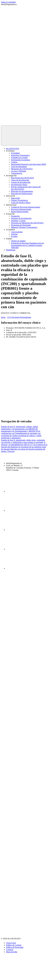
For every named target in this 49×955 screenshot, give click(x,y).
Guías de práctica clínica (20, 203)
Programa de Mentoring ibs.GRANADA (27, 223)
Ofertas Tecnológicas (19, 200)
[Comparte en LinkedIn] (20, 397)
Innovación (15, 198)
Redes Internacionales (19, 212)
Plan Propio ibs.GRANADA (22, 178)
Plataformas (10, 250)
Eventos (14, 236)
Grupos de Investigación (20, 182)
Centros (14, 162)
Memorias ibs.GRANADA (22, 169)
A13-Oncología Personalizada (19, 317)
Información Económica (20, 160)
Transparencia (16, 173)
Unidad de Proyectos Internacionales (25, 207)
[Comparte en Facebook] (20, 358)
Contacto (9, 949)
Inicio (3, 317)
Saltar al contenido (8, 2)
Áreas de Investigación (20, 180)
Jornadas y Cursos (18, 221)
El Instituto (15, 153)
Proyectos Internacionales (21, 209)
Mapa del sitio (11, 952)
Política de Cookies (13, 945)
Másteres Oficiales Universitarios (24, 227)
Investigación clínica (19, 184)
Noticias (14, 234)
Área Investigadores (19, 166)
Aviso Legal (11, 943)
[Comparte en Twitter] (20, 377)
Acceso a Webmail (18, 171)
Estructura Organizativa (20, 155)
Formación (15, 216)
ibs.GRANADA (12, 148)
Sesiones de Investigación (21, 218)
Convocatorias (16, 232)
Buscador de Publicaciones (21, 194)
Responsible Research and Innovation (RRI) (28, 164)
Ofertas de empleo (18, 241)
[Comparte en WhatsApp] (20, 416)
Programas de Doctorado (21, 225)
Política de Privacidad (14, 947)
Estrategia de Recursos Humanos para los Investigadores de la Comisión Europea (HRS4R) (27, 245)
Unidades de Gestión (19, 157)
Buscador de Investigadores (22, 191)
